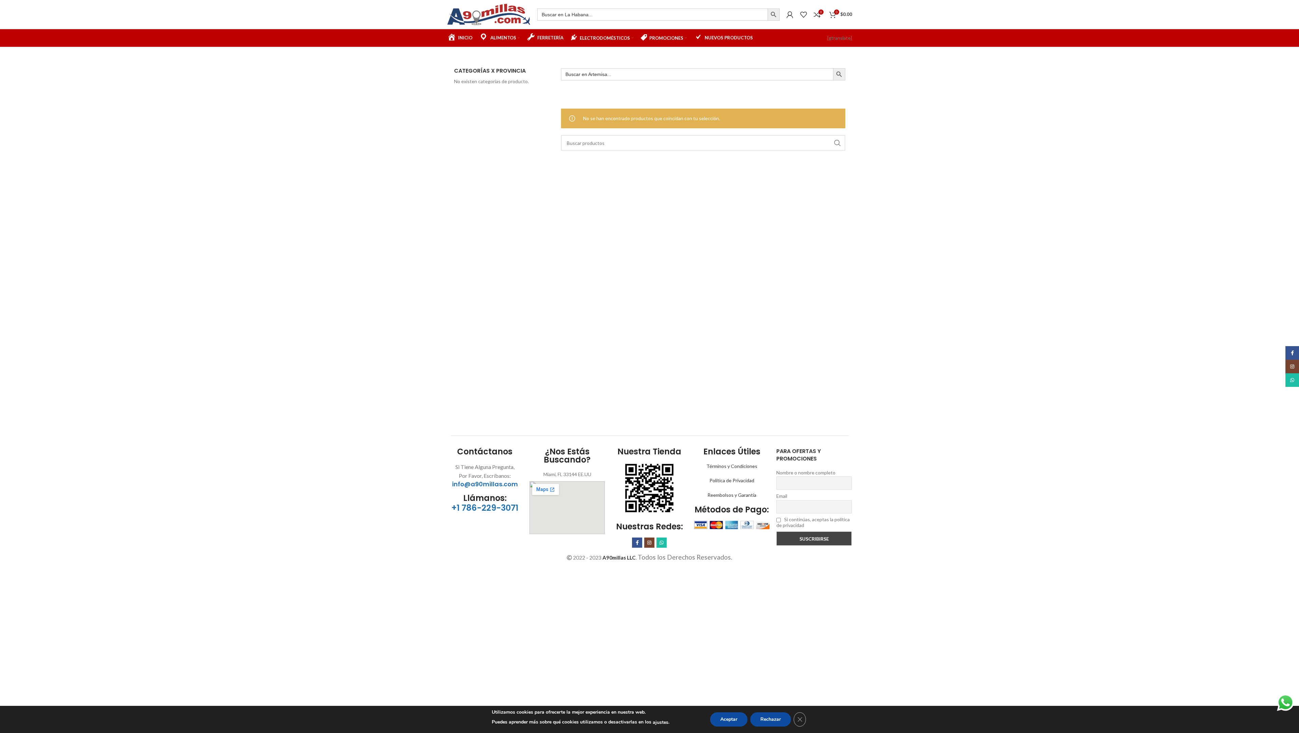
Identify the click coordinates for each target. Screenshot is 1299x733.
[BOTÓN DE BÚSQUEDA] (774, 14)
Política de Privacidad (731, 480)
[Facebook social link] (637, 543)
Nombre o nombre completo (805, 472)
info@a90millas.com (485, 484)
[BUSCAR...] (837, 143)
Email (781, 496)
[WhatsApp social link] (661, 543)
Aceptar (728, 719)
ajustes (660, 722)
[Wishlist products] (803, 14)
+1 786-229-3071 (484, 507)
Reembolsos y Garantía (731, 495)
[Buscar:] (652, 14)
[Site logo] (488, 14)
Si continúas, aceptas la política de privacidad (813, 522)
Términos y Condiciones (731, 466)
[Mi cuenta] (790, 14)
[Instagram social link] (649, 543)
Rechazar (770, 719)
